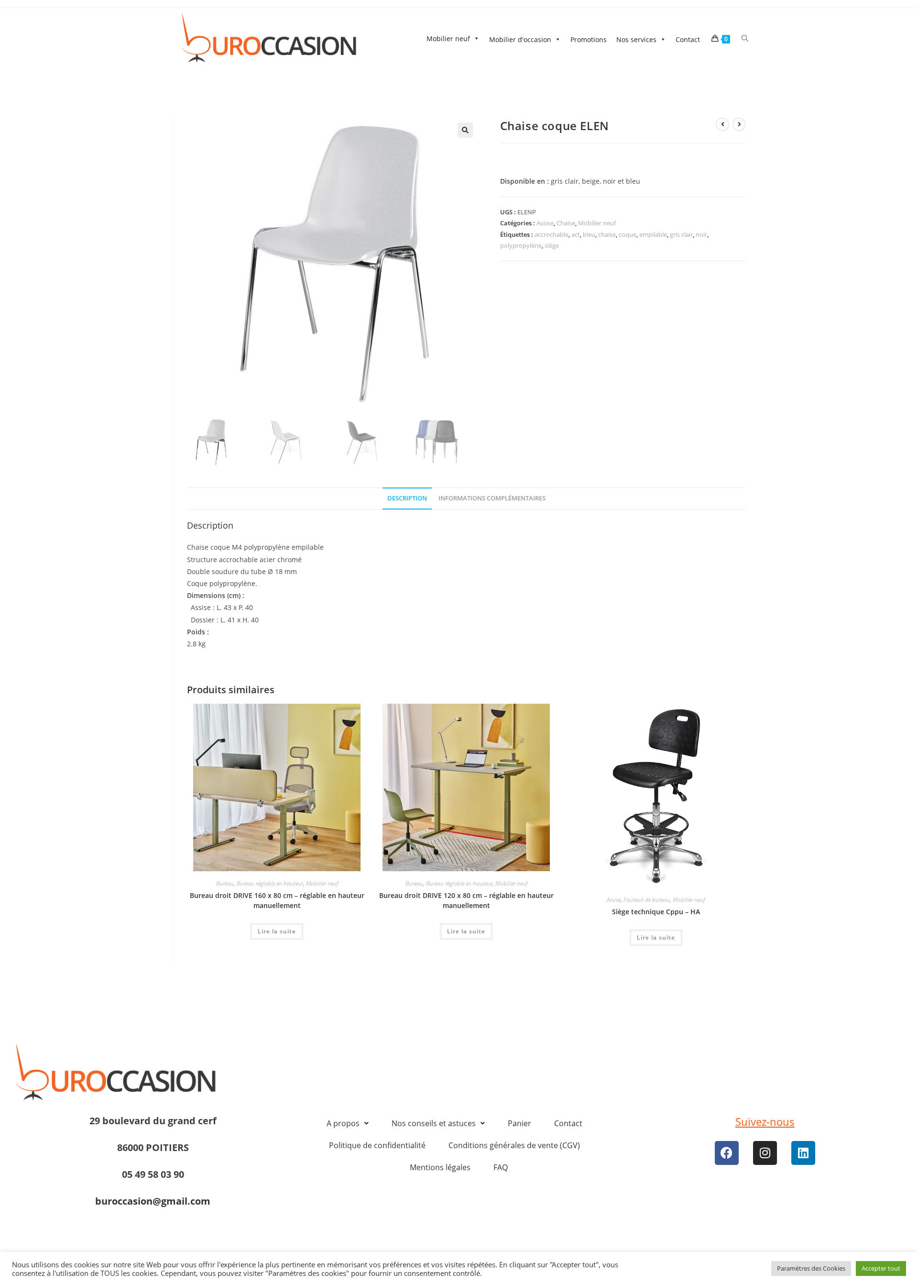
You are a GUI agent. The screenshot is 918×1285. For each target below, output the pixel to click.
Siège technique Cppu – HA (656, 911)
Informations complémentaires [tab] (492, 498)
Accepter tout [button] (881, 1273)
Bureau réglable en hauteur (270, 883)
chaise (607, 234)
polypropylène (521, 245)
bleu (589, 234)
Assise (545, 223)
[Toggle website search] (745, 38)
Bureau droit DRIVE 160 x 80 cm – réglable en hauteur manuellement (277, 900)
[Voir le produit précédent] (722, 124)
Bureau (225, 883)
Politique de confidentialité (377, 1145)
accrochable (551, 234)
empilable (653, 234)
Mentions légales (440, 1167)
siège (552, 245)
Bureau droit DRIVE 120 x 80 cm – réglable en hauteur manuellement (466, 900)
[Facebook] (727, 1153)
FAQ (500, 1167)
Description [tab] (407, 498)
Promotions (588, 39)
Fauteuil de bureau (646, 900)
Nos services (636, 39)
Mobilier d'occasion (520, 39)
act (575, 234)
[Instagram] (765, 1153)
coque (627, 234)
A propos (343, 1123)
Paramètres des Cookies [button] (811, 1273)
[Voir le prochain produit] (739, 124)
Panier (519, 1123)
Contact (688, 39)
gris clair (681, 234)
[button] (465, 130)
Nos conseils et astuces (434, 1123)
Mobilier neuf (448, 38)
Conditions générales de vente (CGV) (514, 1145)
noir (701, 234)
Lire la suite (277, 931)
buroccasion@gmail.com (152, 1201)
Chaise (566, 223)
